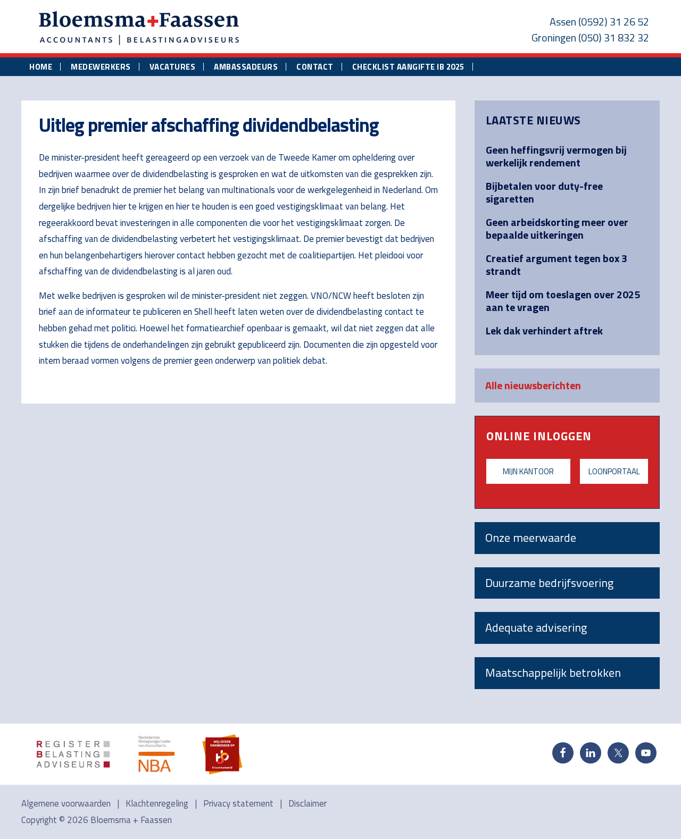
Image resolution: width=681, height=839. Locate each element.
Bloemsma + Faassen (131, 820)
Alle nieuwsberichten (533, 385)
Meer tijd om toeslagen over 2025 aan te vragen (563, 300)
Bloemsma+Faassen (139, 29)
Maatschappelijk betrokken (553, 673)
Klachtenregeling (157, 803)
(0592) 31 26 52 (613, 21)
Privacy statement (238, 803)
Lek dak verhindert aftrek (544, 330)
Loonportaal (614, 471)
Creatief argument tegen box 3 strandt (556, 264)
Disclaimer (307, 803)
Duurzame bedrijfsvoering (549, 583)
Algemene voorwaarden (66, 803)
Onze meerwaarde (530, 537)
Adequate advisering (536, 627)
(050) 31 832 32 (613, 37)
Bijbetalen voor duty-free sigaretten (544, 192)
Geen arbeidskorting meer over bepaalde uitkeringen (557, 228)
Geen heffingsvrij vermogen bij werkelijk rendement (556, 156)
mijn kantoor (528, 471)
